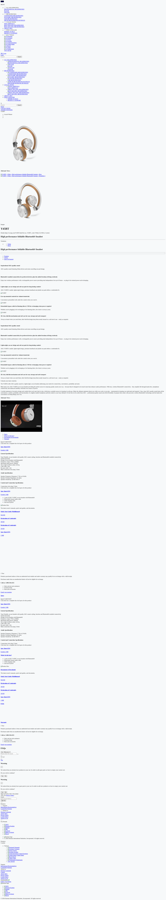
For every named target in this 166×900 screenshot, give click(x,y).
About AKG (4, 813)
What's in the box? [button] (6, 655)
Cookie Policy (4, 816)
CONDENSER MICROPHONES (13, 15)
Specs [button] (2, 595)
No (5, 776)
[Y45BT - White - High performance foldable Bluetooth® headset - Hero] (29, 224)
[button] (2, 760)
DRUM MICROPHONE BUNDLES (14, 20)
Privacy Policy (5, 815)
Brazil (9, 46)
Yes (2, 776)
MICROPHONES (11, 14)
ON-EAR (7, 12)
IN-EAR (6, 11)
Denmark (9, 36)
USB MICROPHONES (10, 19)
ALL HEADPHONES (12, 7)
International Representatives (8, 807)
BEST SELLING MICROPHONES (14, 27)
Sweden (9, 41)
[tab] (83, 595)
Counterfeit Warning (6, 809)
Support (5, 805)
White (9, 244)
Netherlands (10, 49)
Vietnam (11, 35)
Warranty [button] (3, 722)
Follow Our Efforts (6, 881)
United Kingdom (12, 42)
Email (2, 797)
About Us (5, 810)
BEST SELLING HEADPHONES (14, 25)
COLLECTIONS (11, 22)
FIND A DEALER (11, 30)
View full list (7, 50)
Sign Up (3, 800)
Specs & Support (8, 259)
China (9, 47)
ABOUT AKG (8, 28)
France (9, 39)
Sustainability (4, 880)
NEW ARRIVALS (9, 23)
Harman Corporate (6, 812)
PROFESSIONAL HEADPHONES (14, 9)
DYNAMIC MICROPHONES (12, 17)
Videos (6, 257)
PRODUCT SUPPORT (10, 33)
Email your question (6, 592)
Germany (9, 38)
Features (6, 256)
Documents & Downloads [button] (8, 669)
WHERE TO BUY (9, 31)
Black (9, 245)
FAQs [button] (2, 703)
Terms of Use (4, 818)
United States (11, 44)
